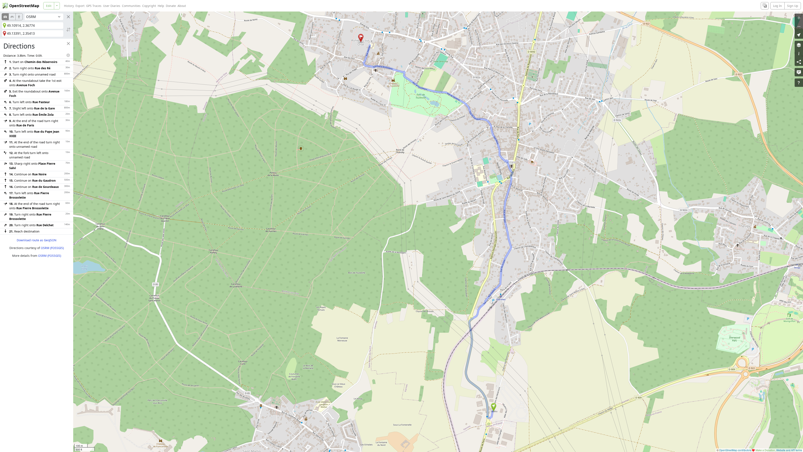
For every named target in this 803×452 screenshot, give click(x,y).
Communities (131, 6)
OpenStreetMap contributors (735, 450)
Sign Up (792, 6)
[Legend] (799, 53)
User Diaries (111, 6)
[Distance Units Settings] (68, 55)
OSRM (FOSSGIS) (52, 248)
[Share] (799, 62)
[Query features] (799, 82)
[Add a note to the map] (799, 72)
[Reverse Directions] (68, 29)
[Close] (68, 17)
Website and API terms (789, 450)
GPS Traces (93, 6)
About (182, 6)
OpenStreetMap (24, 5)
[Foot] (19, 16)
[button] (493, 407)
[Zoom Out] (799, 26)
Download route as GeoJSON (36, 240)
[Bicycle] (12, 16)
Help (161, 6)
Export (79, 6)
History (69, 6)
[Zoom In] (799, 18)
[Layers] (799, 45)
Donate (171, 6)
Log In (777, 6)
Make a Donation (765, 450)
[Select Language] (765, 5)
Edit (48, 6)
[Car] (5, 16)
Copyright (149, 6)
